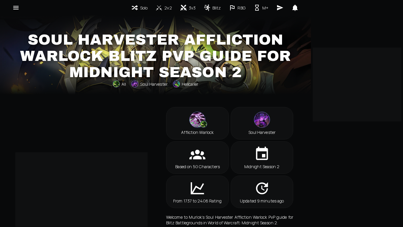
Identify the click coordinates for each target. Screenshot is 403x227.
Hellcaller (190, 84)
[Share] (280, 8)
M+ (265, 8)
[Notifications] (295, 8)
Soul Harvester (153, 84)
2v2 (168, 8)
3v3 (192, 8)
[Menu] (16, 8)
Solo (144, 8)
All (124, 84)
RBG (241, 8)
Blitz (216, 8)
